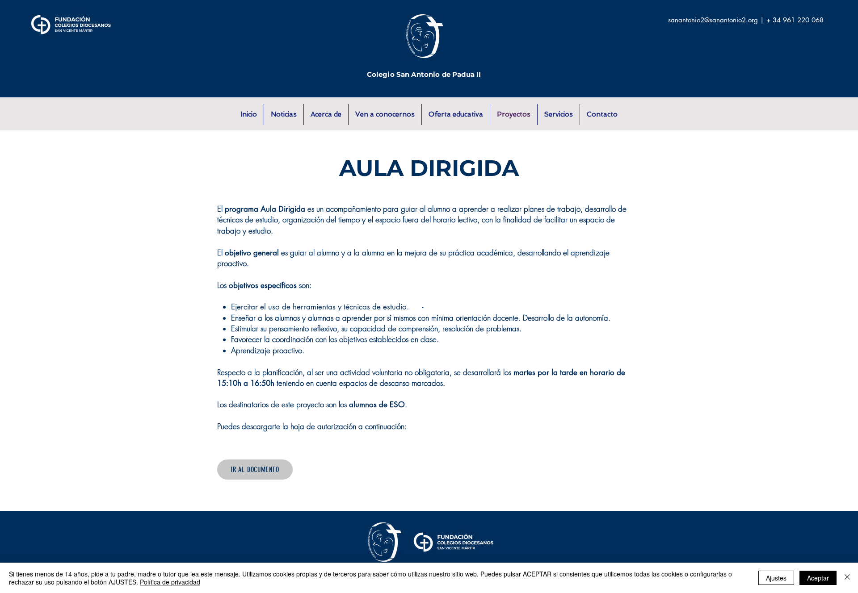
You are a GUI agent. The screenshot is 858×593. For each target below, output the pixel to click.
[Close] (847, 578)
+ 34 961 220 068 (795, 20)
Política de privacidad (170, 581)
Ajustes (776, 577)
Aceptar (818, 577)
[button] (326, 114)
